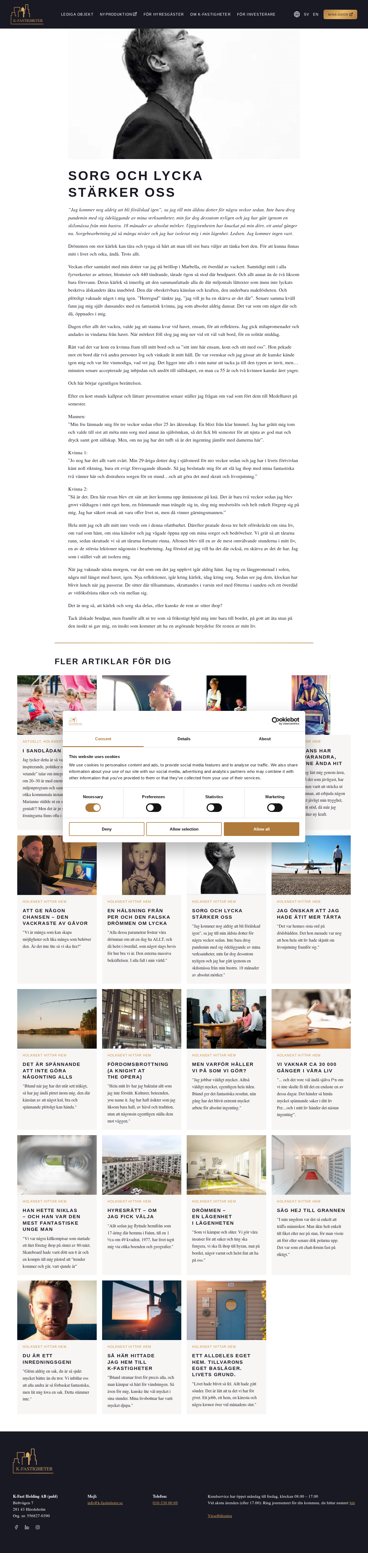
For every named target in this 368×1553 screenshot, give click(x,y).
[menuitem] (306, 14)
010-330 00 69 (165, 1502)
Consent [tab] (103, 738)
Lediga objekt (77, 14)
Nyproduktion (116, 14)
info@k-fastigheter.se (105, 1502)
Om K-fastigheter (210, 14)
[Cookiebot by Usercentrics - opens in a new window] (275, 721)
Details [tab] (184, 738)
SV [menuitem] (307, 14)
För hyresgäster (164, 14)
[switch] (153, 807)
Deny (107, 829)
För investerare (256, 14)
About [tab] (265, 738)
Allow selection (184, 829)
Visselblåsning (220, 1515)
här (352, 1502)
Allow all (262, 829)
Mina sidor (338, 14)
